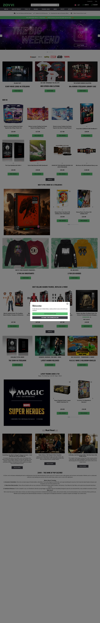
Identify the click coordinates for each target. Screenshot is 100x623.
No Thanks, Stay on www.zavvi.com (50, 317)
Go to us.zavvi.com (50, 313)
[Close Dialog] (67, 304)
